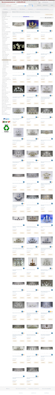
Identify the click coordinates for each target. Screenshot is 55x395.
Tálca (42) (3, 76)
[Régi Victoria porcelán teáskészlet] (18, 352)
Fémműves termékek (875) (6, 27)
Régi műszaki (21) (4, 96)
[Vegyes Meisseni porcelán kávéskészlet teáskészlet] (33, 374)
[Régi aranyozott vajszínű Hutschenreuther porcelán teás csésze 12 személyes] (33, 158)
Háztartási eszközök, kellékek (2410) (5, 35)
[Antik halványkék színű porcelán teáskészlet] (33, 50)
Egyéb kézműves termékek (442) (4, 86)
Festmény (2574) (4, 13)
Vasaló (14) (4, 69)
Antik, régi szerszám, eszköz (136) (5, 89)
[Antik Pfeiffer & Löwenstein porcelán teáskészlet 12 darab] (47, 50)
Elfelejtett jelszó (45, 5)
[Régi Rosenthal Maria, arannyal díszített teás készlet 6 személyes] (47, 266)
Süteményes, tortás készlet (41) (6, 65)
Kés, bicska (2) (4, 83)
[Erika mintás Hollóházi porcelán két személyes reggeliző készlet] (18, 136)
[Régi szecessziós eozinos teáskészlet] (18, 309)
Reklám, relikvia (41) (5, 100)
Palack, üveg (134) (5, 55)
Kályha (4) (3, 82)
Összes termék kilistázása (6, 114)
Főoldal (14, 12)
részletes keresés (8, 5)
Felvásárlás (22, 9)
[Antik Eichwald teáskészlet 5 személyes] (18, 50)
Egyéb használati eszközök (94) (4, 75)
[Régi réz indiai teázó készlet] (33, 266)
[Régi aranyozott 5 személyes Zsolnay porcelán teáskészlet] (18, 158)
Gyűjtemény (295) (4, 106)
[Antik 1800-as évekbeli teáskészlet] (33, 28)
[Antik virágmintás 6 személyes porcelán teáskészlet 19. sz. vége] (18, 93)
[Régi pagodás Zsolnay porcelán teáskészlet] (18, 266)
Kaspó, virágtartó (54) (5, 54)
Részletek (22, 38)
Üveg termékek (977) (5, 26)
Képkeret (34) (4, 90)
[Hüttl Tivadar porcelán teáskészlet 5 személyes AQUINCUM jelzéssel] (33, 136)
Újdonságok (13, 9)
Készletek (32, 12)
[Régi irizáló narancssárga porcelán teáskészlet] (47, 201)
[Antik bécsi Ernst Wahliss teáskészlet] (47, 28)
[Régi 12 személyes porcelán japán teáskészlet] (47, 136)
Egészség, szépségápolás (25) (6, 107)
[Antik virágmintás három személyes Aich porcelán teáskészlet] (33, 93)
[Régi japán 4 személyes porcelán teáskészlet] (18, 223)
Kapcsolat (31, 9)
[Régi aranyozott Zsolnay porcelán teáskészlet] (47, 158)
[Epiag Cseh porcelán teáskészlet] (47, 115)
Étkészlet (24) (5, 58)
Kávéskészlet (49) (5, 61)
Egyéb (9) (3, 111)
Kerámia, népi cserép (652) (6, 16)
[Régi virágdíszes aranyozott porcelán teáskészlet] (33, 352)
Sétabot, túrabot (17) (5, 93)
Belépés (52, 5)
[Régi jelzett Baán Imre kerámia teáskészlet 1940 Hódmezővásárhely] (33, 223)
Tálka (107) (4, 41)
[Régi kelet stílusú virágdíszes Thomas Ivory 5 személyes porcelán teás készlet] (18, 244)
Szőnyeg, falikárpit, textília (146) (5, 24)
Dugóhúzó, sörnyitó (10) (6, 37)
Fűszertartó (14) (4, 38)
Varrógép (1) (4, 68)
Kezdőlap (5, 9)
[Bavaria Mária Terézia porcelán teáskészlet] (33, 115)
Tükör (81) (3, 30)
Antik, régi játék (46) (5, 33)
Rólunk (7, 388)
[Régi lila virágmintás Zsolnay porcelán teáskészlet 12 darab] (33, 244)
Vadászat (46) (4, 94)
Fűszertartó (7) (4, 40)
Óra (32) (3, 20)
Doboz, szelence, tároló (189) (6, 104)
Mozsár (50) (4, 52)
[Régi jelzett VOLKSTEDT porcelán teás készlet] (47, 223)
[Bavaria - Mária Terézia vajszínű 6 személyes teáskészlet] (18, 115)
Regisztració (39, 5)
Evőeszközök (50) (5, 45)
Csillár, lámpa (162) (5, 19)
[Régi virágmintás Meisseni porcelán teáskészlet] (47, 352)
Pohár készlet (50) (5, 62)
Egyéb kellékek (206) (5, 97)
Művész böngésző (4, 113)
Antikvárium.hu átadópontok (43, 9)
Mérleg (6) (3, 51)
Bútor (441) (3, 17)
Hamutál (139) (4, 72)
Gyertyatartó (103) (5, 47)
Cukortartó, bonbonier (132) (6, 79)
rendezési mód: (42, 17)
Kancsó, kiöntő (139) (5, 48)
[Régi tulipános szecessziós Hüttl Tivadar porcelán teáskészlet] (47, 309)
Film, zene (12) (4, 110)
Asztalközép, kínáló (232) (6, 44)
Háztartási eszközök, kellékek (23, 12)
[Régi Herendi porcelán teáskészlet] (33, 201)
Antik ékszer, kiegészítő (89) (6, 31)
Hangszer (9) (4, 103)
